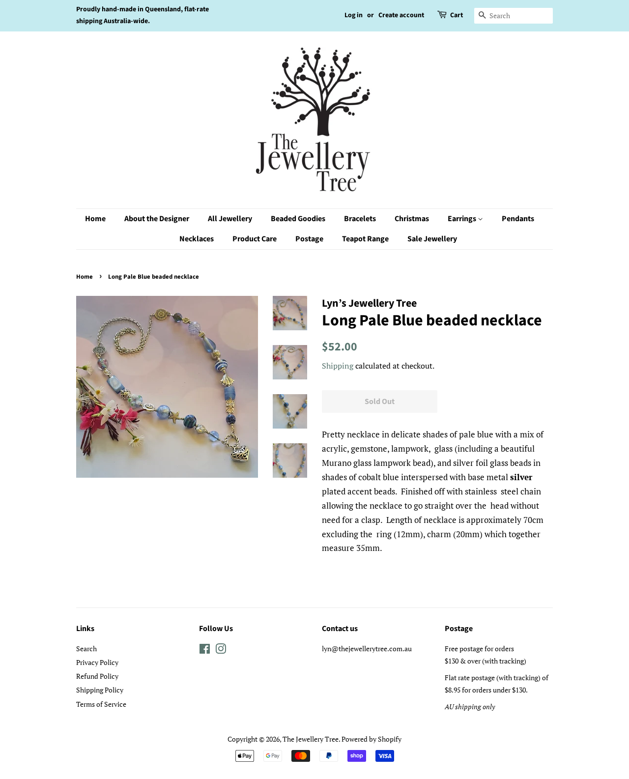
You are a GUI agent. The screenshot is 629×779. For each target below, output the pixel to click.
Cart (456, 15)
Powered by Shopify (371, 739)
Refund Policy (97, 676)
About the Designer (156, 218)
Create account (401, 15)
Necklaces (196, 238)
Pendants (518, 218)
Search (86, 648)
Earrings (463, 218)
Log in (353, 15)
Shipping (337, 365)
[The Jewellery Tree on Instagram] (220, 650)
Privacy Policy (97, 662)
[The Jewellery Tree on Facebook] (204, 650)
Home (95, 218)
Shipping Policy (99, 689)
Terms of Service (101, 704)
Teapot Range (365, 238)
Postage (309, 238)
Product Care (254, 238)
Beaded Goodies (298, 218)
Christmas (412, 218)
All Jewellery (230, 218)
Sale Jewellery (432, 238)
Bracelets (360, 218)
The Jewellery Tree (311, 739)
